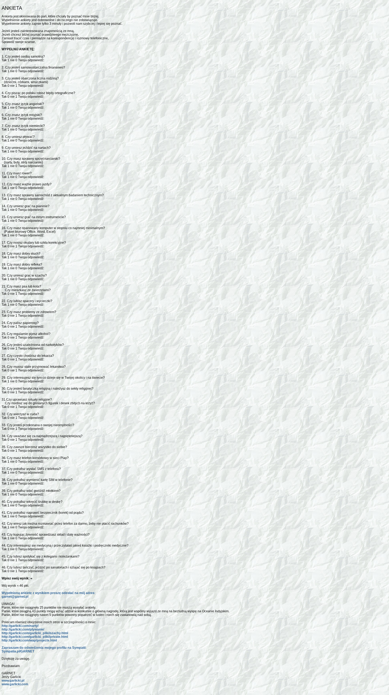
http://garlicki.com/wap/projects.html (29, 640)
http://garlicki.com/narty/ (20, 625)
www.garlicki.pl (13, 680)
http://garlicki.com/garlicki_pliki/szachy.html (35, 633)
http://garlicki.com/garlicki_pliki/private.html (35, 636)
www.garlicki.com (15, 684)
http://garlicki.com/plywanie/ (23, 629)
